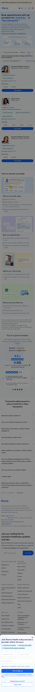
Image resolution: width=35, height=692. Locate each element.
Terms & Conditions (21, 674)
